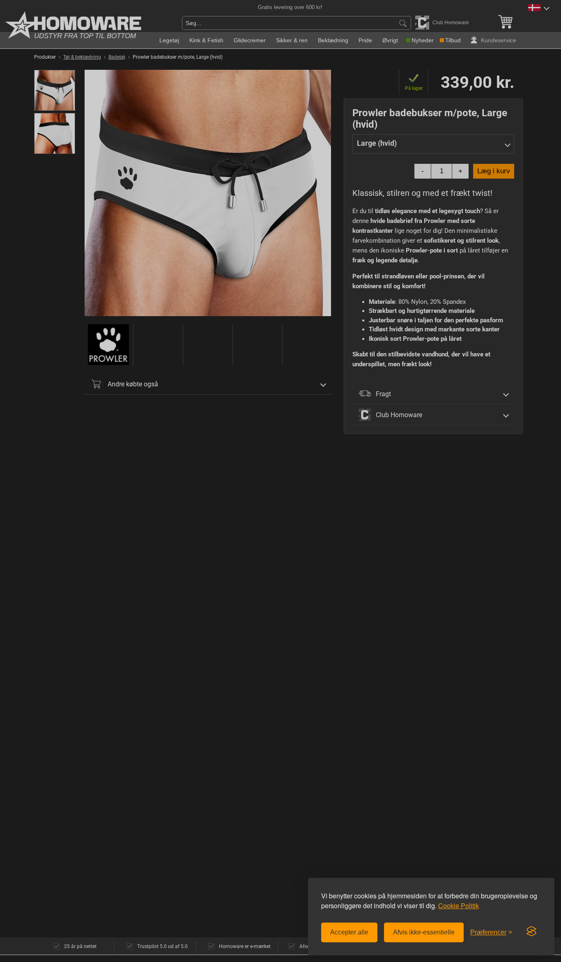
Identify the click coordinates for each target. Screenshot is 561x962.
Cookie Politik (458, 905)
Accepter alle (349, 932)
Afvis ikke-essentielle (424, 932)
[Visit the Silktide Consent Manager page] (531, 931)
